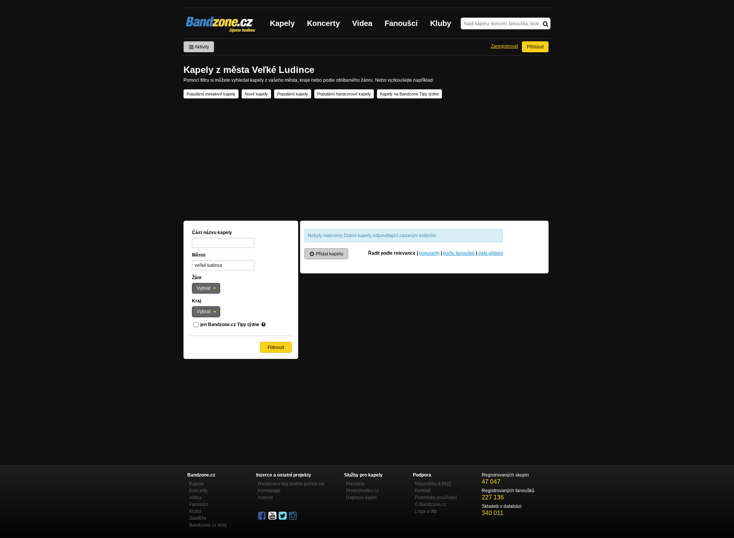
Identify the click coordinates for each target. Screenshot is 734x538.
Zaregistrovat (504, 46)
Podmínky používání (436, 497)
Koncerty (323, 23)
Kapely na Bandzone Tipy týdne (409, 94)
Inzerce (265, 497)
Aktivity (201, 47)
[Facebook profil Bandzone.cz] (262, 516)
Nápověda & (433, 483)
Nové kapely (256, 94)
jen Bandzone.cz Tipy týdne (230, 324)
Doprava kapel (361, 497)
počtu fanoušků (459, 253)
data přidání (490, 253)
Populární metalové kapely (211, 94)
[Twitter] (283, 516)
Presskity (355, 483)
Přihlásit (535, 47)
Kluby (440, 23)
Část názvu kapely (212, 232)
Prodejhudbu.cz (362, 490)
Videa (362, 23)
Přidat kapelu (329, 254)
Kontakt (422, 490)
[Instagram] (293, 516)
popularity (429, 253)
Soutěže (197, 518)
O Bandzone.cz (431, 504)
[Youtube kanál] (273, 516)
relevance (405, 253)
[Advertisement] (367, 159)
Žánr (197, 277)
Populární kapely (292, 94)
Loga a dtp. (426, 511)
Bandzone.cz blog (208, 525)
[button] (206, 288)
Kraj (196, 301)
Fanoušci (401, 23)
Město (198, 255)
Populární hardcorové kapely (344, 94)
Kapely (282, 23)
